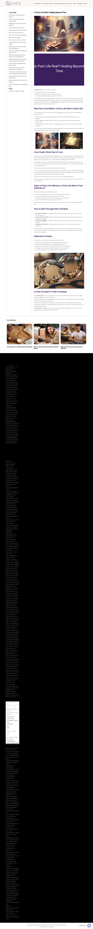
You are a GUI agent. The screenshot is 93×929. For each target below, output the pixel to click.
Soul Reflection (37, 3)
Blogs (85, 3)
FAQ (8, 725)
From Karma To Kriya (48, 3)
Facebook (11, 91)
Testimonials (80, 3)
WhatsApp (22, 91)
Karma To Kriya (10, 718)
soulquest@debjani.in (10, 741)
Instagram (16, 91)
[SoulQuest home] (12, 705)
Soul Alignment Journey (59, 3)
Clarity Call (69, 3)
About (74, 3)
